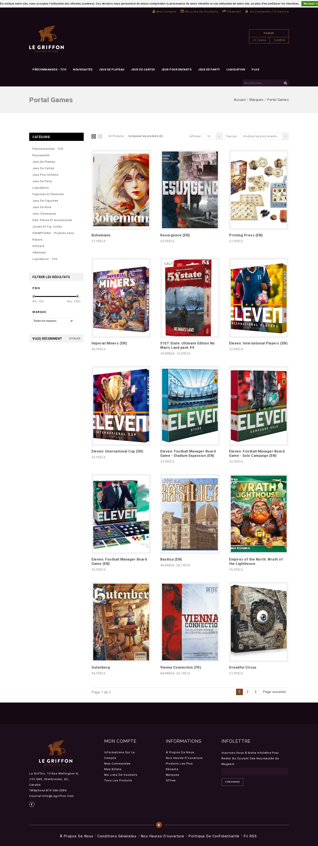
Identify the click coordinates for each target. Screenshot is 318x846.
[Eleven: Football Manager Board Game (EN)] (121, 551)
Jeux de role (41, 207)
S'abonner (232, 782)
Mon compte (166, 11)
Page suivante (274, 692)
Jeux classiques (44, 213)
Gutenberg (101, 667)
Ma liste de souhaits (201, 11)
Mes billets (113, 769)
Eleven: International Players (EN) (258, 343)
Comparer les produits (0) (145, 136)
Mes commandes (117, 763)
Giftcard (38, 246)
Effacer (74, 338)
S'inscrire (281, 11)
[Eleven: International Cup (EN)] (121, 443)
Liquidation (235, 69)
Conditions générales (117, 836)
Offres (171, 780)
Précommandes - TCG (49, 69)
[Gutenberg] (121, 659)
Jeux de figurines (45, 200)
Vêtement (39, 252)
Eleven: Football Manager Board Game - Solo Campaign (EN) (256, 453)
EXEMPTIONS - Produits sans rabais (53, 236)
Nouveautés (82, 69)
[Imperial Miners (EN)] (121, 335)
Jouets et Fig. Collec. (47, 226)
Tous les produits (118, 780)
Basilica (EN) (171, 559)
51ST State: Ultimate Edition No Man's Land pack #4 (187, 345)
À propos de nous (180, 752)
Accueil (240, 100)
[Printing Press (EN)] (259, 227)
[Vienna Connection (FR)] (190, 659)
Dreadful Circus (243, 667)
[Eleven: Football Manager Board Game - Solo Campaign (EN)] (259, 443)
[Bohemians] (121, 227)
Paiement (234, 11)
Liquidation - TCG (45, 259)
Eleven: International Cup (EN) (117, 451)
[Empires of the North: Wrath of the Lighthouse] (259, 551)
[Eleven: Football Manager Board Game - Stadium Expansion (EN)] (190, 443)
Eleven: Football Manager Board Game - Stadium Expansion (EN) (188, 453)
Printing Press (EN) (246, 235)
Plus (255, 69)
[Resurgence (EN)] (190, 227)
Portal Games (278, 100)
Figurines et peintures (48, 194)
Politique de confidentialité (213, 836)
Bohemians (101, 235)
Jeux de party (209, 69)
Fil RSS (250, 836)
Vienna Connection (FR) (180, 667)
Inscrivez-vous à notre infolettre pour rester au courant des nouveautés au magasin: (250, 758)
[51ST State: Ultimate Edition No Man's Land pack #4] (190, 335)
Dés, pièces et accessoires (52, 220)
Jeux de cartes (143, 69)
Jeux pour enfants (176, 69)
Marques (256, 100)
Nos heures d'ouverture (184, 758)
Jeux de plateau (112, 69)
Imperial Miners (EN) (109, 343)
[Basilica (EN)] (190, 551)
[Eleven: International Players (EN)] (259, 335)
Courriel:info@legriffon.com (51, 796)
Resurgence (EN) (175, 235)
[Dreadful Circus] (259, 659)
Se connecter (260, 11)
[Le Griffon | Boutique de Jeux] (46, 39)
